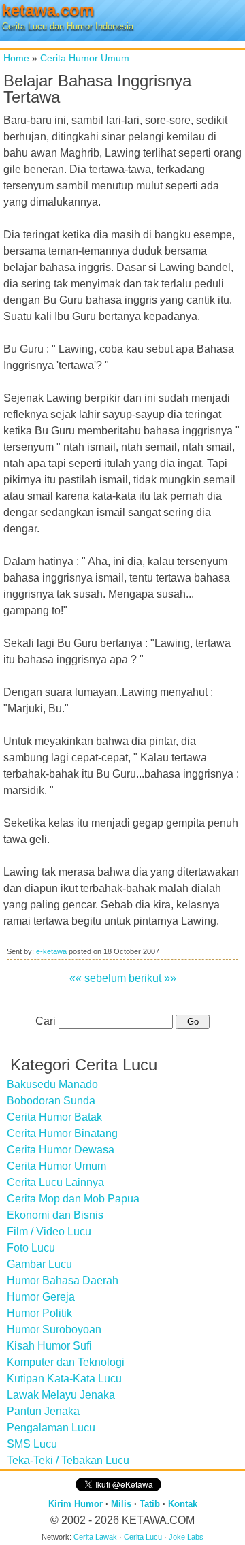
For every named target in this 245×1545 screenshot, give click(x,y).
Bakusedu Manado (52, 1084)
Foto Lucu (31, 1248)
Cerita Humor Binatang (62, 1133)
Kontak (182, 1504)
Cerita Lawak (95, 1537)
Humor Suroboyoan (54, 1329)
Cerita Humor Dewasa (60, 1150)
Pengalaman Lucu (51, 1427)
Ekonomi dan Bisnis (55, 1215)
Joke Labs (186, 1537)
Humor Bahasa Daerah (62, 1280)
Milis (121, 1504)
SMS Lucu (32, 1444)
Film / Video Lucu (49, 1231)
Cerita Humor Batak (54, 1117)
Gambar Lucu (39, 1264)
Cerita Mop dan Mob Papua (73, 1199)
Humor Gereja (41, 1297)
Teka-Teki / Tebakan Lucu (68, 1460)
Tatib (150, 1504)
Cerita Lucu (143, 1537)
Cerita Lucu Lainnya (55, 1182)
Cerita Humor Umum (84, 57)
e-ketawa (51, 951)
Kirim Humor (75, 1504)
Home (16, 57)
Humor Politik (39, 1313)
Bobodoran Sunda (51, 1100)
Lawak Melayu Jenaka (61, 1395)
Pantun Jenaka (43, 1411)
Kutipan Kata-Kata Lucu (64, 1378)
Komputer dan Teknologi (66, 1362)
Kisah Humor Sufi (49, 1346)
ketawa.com (48, 10)
